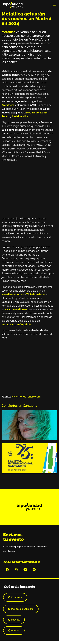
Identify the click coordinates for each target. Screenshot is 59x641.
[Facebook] (7, 570)
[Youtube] (25, 570)
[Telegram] (34, 570)
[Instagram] (16, 570)
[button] (54, 4)
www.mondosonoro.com (26, 396)
